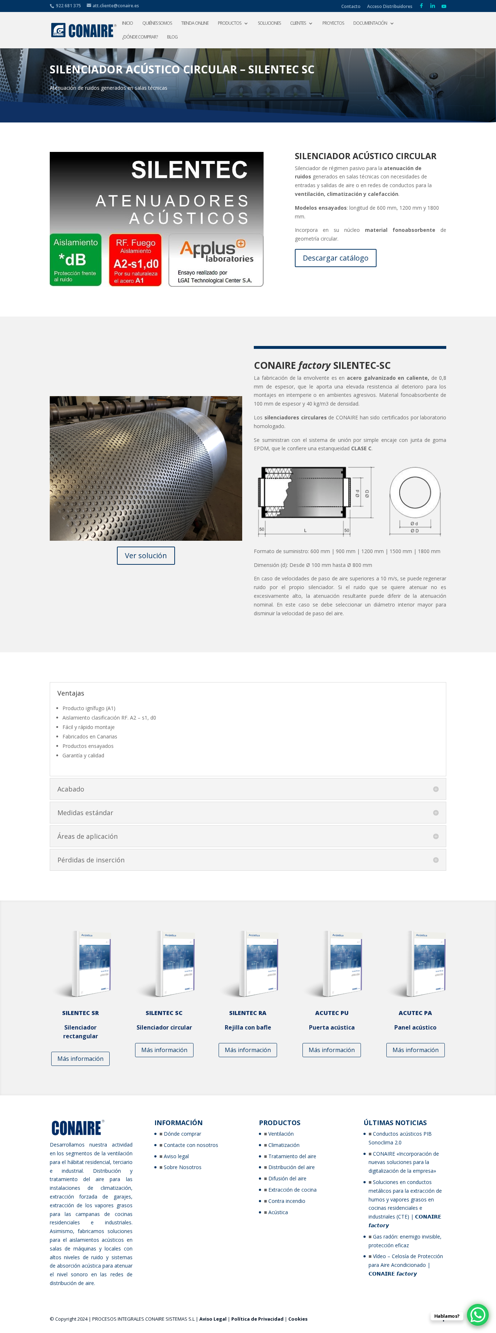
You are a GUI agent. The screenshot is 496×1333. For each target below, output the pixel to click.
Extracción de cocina (292, 1189)
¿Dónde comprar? (140, 37)
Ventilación (281, 1133)
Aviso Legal (213, 1319)
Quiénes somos (157, 23)
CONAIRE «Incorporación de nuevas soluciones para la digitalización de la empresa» (404, 1162)
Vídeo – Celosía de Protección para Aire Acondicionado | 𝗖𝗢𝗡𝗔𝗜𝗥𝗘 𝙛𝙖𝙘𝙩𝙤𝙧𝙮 (406, 1265)
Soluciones (269, 23)
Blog (172, 37)
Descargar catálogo (336, 258)
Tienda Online (194, 23)
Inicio (127, 23)
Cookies (298, 1319)
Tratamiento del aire (292, 1156)
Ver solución (146, 555)
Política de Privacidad (257, 1319)
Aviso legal (176, 1156)
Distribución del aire (291, 1167)
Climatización (284, 1144)
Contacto (351, 6)
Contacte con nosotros (191, 1144)
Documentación (370, 23)
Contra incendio (286, 1200)
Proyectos (333, 23)
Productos (229, 23)
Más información (80, 1059)
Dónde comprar (182, 1133)
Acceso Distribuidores (389, 6)
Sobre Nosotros (183, 1167)
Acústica (278, 1212)
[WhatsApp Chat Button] (478, 1315)
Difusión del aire (287, 1178)
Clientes (298, 23)
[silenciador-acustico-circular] (146, 538)
